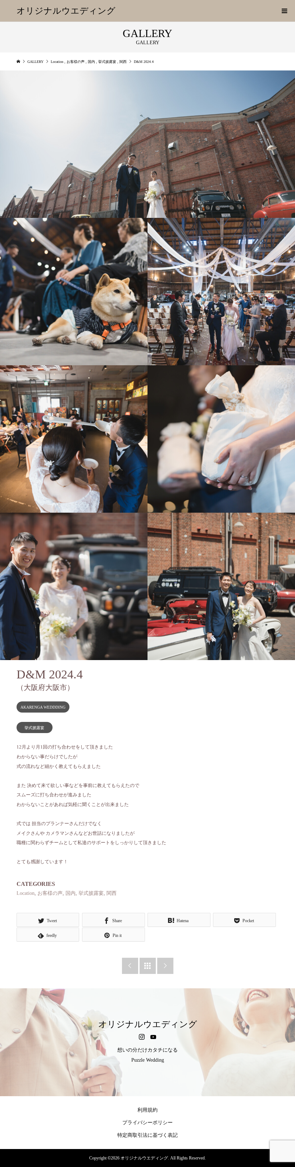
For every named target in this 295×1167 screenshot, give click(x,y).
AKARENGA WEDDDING (43, 707)
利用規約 (147, 1110)
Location (26, 893)
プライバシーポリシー (147, 1122)
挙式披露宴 (34, 728)
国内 (70, 893)
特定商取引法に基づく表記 (147, 1135)
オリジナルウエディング (66, 10)
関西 (111, 893)
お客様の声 (50, 893)
